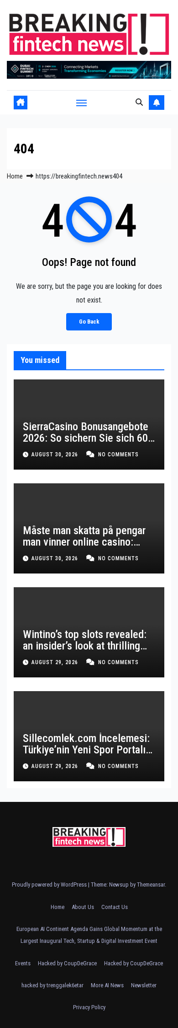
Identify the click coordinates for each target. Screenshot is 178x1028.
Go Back (89, 321)
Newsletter (144, 985)
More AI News (107, 985)
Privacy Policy (89, 1007)
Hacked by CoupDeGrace (67, 963)
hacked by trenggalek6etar (52, 985)
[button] (139, 102)
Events (23, 963)
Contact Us (114, 907)
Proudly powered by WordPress (50, 884)
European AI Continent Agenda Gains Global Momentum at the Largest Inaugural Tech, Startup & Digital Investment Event (89, 934)
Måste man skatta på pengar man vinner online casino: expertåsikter (84, 542)
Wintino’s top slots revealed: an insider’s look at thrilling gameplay (85, 646)
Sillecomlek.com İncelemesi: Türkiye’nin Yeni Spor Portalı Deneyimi (86, 750)
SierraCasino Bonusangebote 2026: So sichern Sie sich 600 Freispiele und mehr (88, 438)
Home (15, 176)
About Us (83, 907)
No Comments (118, 454)
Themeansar (151, 884)
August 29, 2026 (55, 662)
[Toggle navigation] (82, 102)
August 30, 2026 (55, 454)
